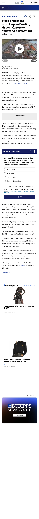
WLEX (23, 265)
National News (9, 16)
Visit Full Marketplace (29, 285)
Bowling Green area (20, 83)
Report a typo (6, 272)
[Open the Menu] (3, 2)
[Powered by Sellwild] (32, 395)
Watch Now (33, 2)
